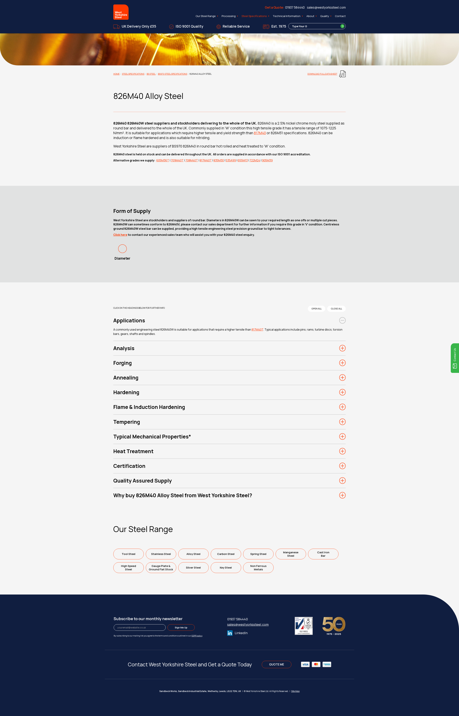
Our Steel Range (206, 16)
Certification (129, 465)
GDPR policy (196, 635)
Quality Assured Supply (142, 480)
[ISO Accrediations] (308, 625)
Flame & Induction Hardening (149, 406)
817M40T (206, 160)
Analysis (123, 348)
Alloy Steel (193, 554)
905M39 (267, 160)
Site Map (295, 691)
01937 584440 (295, 7)
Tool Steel (128, 554)
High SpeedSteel (128, 567)
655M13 (243, 160)
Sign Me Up (181, 627)
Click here (120, 235)
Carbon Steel (226, 554)
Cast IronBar (323, 554)
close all (336, 308)
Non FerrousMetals (258, 567)
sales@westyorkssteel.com (326, 7)
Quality (324, 16)
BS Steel (151, 73)
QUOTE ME (276, 664)
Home (116, 73)
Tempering (126, 421)
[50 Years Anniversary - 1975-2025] (333, 625)
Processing (229, 16)
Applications (129, 320)
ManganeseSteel (290, 554)
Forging (122, 362)
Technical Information (287, 16)
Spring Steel (258, 554)
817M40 (260, 132)
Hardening (126, 392)
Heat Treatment (133, 451)
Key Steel (226, 567)
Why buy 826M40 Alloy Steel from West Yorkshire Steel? (182, 495)
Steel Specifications (254, 16)
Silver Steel (193, 567)
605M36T (162, 160)
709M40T (177, 160)
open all (316, 308)
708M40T (191, 160)
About (310, 16)
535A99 (231, 160)
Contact (340, 16)
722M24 (255, 160)
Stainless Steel (161, 554)
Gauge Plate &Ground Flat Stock (161, 567)
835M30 (219, 160)
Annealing (125, 377)
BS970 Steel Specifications (172, 73)
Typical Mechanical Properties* (152, 436)
